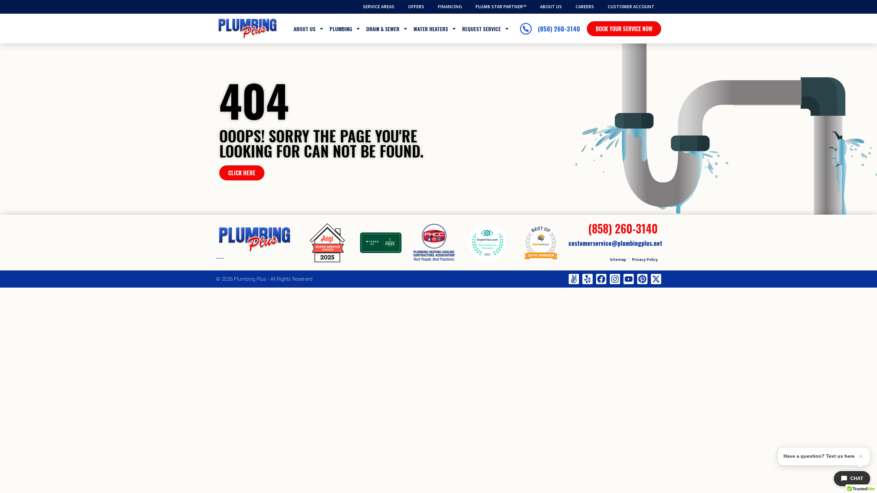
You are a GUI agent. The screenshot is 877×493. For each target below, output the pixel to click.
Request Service (481, 29)
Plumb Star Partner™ (500, 6)
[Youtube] (628, 279)
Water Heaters (430, 29)
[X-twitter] (656, 279)
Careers (585, 6)
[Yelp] (587, 279)
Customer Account (631, 6)
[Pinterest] (642, 279)
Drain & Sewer (382, 29)
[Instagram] (615, 279)
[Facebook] (601, 279)
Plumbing (341, 29)
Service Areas (378, 6)
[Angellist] (574, 279)
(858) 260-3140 (623, 228)
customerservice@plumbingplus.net (615, 243)
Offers (416, 6)
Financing (450, 6)
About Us (551, 6)
